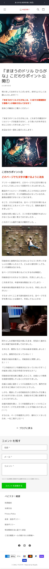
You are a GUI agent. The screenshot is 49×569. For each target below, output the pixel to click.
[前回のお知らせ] (4, 2)
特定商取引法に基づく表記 (15, 530)
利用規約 (8, 503)
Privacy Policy (10, 513)
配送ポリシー (10, 524)
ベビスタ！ (20, 565)
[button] (4, 9)
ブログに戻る (26, 428)
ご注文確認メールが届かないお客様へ (19, 535)
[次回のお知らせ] (44, 2)
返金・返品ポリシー (12, 519)
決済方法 (8, 508)
